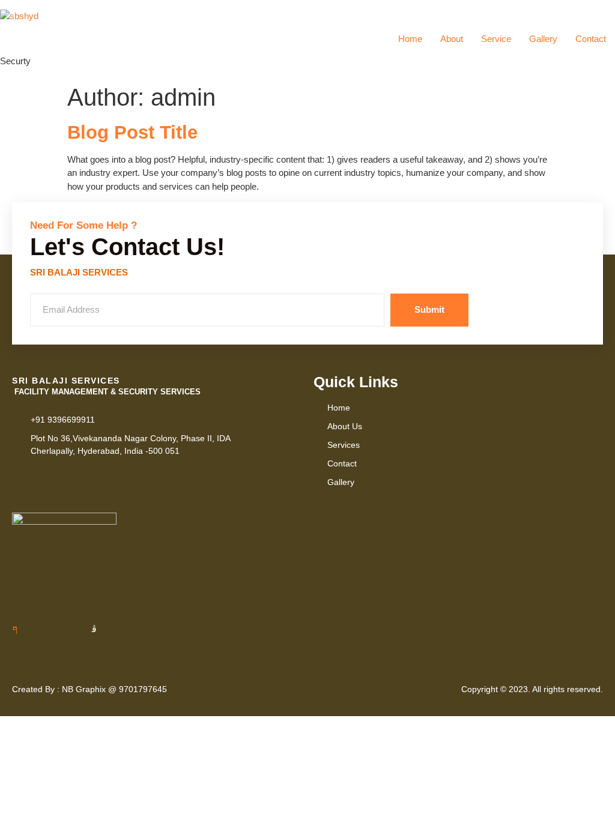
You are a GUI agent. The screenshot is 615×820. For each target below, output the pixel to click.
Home (410, 39)
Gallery (543, 39)
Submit (429, 309)
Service (496, 39)
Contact (590, 39)
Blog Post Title (132, 132)
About (451, 39)
